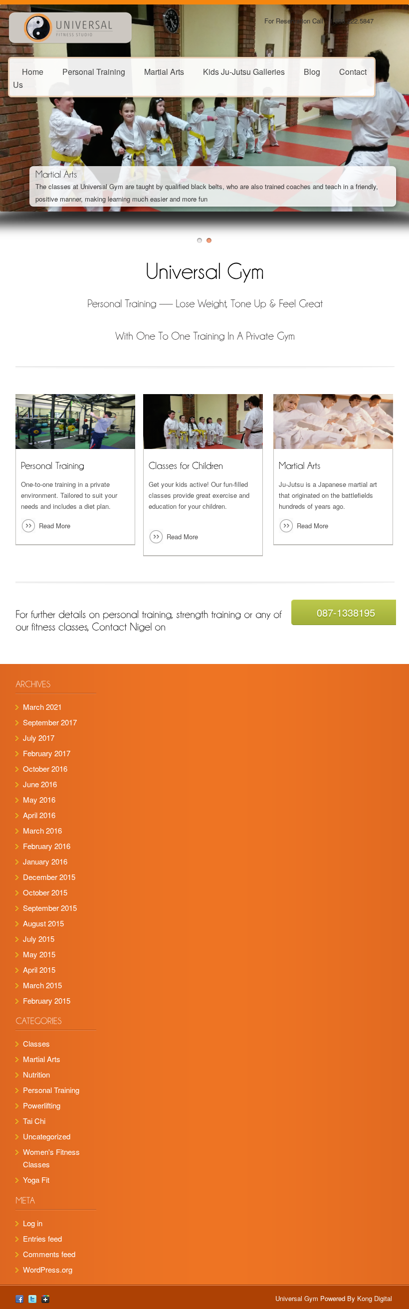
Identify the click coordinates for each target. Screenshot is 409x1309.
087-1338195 (346, 612)
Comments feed (49, 1254)
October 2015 (45, 892)
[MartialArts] (56, 173)
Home (32, 71)
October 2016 (45, 768)
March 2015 (42, 985)
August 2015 (43, 923)
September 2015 (50, 907)
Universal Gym (296, 1298)
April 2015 (39, 969)
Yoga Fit (36, 1179)
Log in (32, 1223)
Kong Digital (373, 1298)
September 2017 (50, 722)
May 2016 (39, 799)
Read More (54, 525)
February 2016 (46, 846)
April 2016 (39, 815)
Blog (312, 71)
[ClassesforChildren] (186, 464)
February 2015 (46, 1000)
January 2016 (45, 861)
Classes (36, 1043)
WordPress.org (47, 1269)
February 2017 (46, 753)
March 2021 (42, 706)
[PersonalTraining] (52, 464)
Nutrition (36, 1074)
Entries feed (42, 1238)
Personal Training (93, 71)
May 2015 (39, 954)
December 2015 (49, 877)
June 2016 (40, 784)
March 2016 (42, 830)
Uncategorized (46, 1136)
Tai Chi (34, 1120)
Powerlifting (41, 1105)
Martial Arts (164, 71)
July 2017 (38, 737)
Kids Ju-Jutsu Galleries (244, 71)
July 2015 (38, 938)
